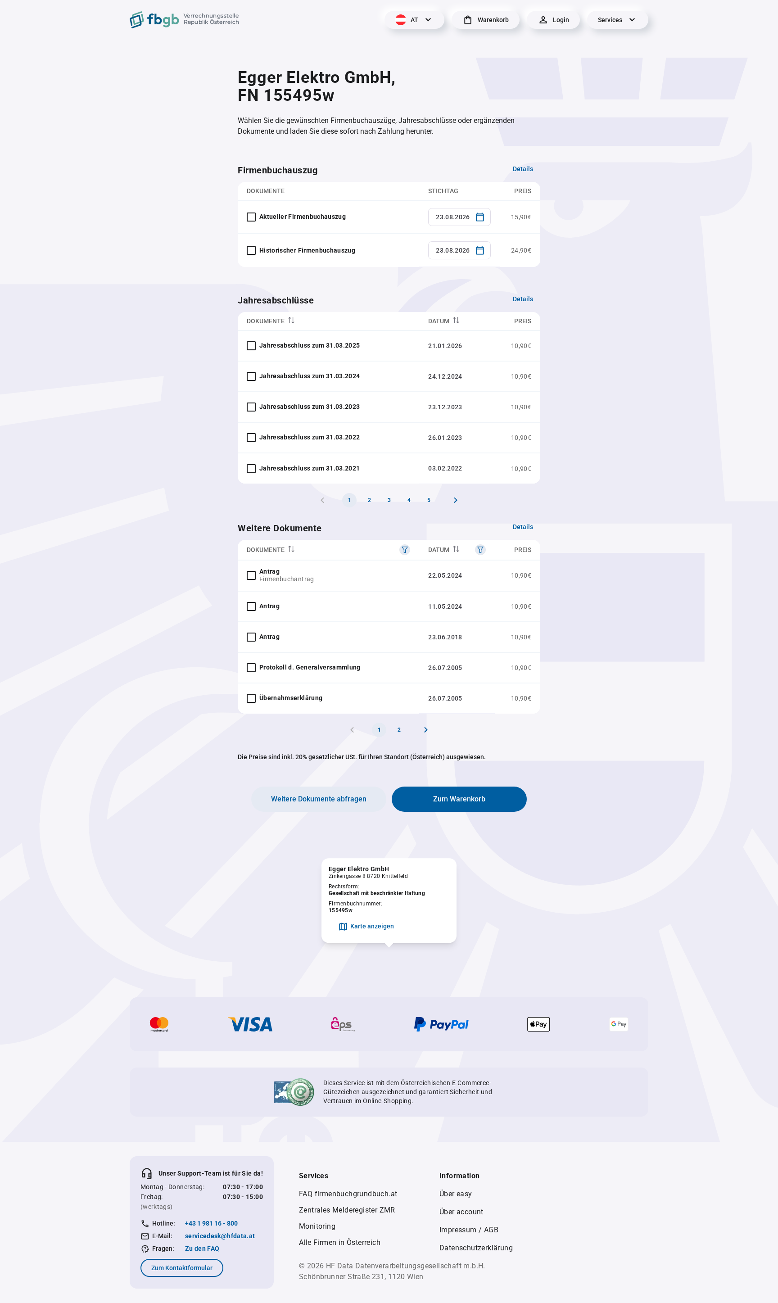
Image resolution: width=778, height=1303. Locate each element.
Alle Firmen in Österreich (339, 1242)
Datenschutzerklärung (476, 1248)
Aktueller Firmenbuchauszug (302, 216)
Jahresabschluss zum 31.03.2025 (309, 345)
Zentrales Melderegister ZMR (347, 1210)
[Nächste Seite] (456, 500)
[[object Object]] (404, 549)
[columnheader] (328, 321)
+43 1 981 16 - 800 (211, 1223)
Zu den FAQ (202, 1248)
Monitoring (317, 1226)
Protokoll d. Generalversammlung (310, 667)
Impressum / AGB (468, 1230)
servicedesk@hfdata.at (220, 1236)
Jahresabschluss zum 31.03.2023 (309, 406)
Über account (461, 1212)
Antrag (269, 571)
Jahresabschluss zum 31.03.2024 (309, 376)
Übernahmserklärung (290, 697)
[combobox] (459, 217)
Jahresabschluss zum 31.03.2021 (309, 468)
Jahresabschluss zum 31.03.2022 (309, 437)
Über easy (455, 1194)
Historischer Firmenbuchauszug (307, 250)
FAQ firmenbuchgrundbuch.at (348, 1194)
